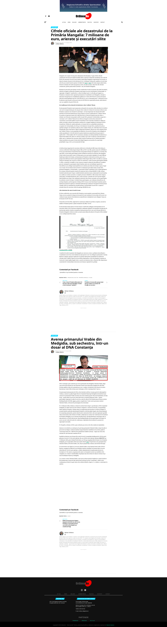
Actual (64, 22)
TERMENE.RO (75, 620)
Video (69, 22)
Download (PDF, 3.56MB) (65, 250)
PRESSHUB (84, 620)
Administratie (82, 22)
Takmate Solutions (110, 625)
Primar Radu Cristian (73, 277)
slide (91, 277)
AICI (86, 83)
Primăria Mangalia (84, 277)
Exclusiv (74, 22)
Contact (102, 22)
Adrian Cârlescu (60, 43)
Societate (96, 22)
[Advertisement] (83, 318)
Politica (89, 22)
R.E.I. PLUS (92, 620)
